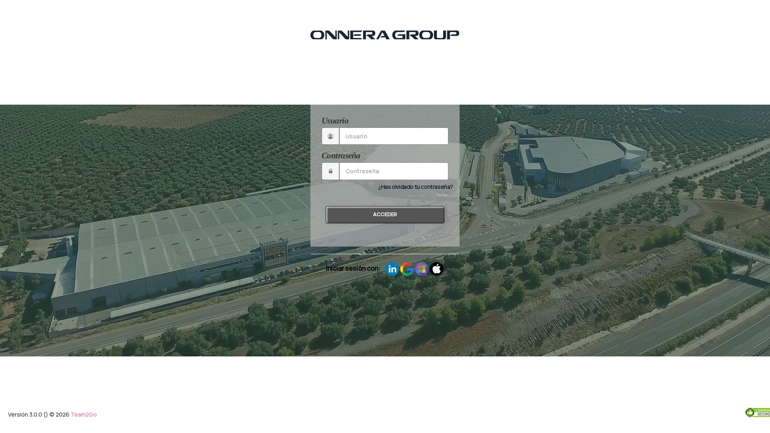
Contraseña (341, 155)
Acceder (385, 214)
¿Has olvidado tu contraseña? (415, 186)
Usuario (335, 120)
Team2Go (84, 414)
